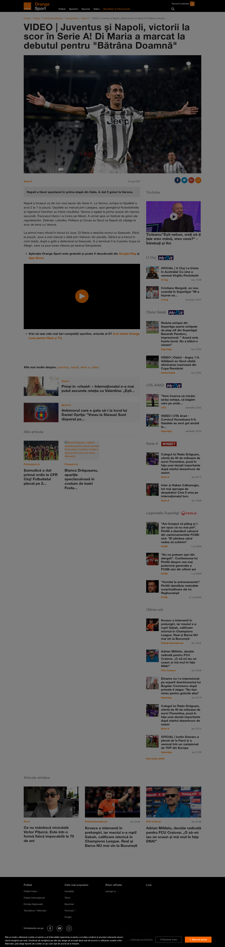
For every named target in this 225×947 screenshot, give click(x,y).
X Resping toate (168, 939)
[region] (112, 939)
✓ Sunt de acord (198, 939)
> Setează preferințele (141, 939)
